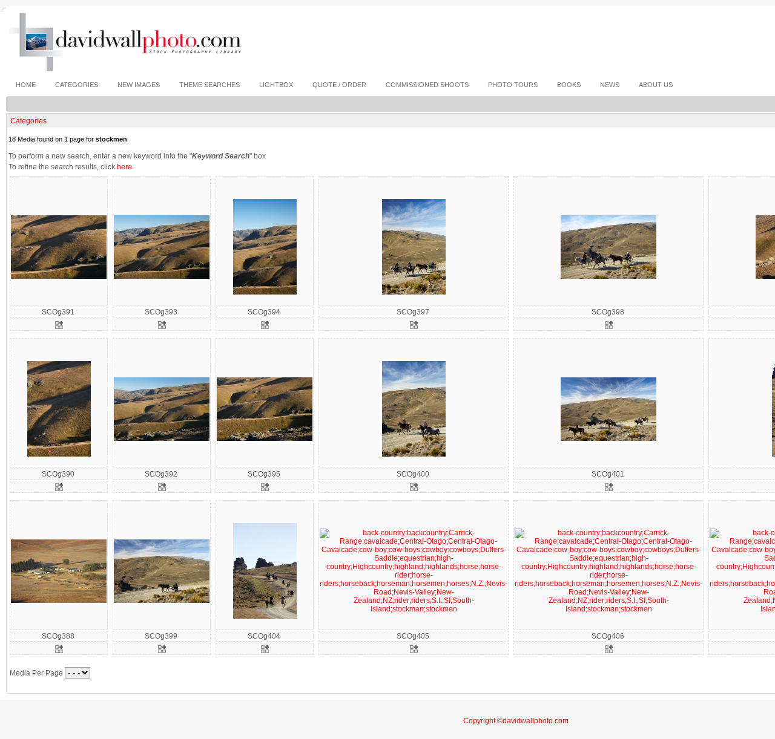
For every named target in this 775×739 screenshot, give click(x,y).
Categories (28, 121)
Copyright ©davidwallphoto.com (516, 721)
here (124, 167)
